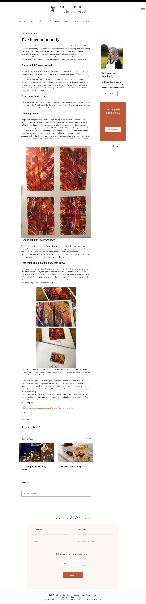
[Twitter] (118, 146)
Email (35, 542)
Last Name (82, 529)
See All (88, 439)
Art (32, 21)
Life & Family (54, 21)
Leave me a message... (87, 542)
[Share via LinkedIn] (34, 427)
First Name (37, 529)
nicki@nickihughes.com (71, 597)
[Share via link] (39, 427)
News (75, 21)
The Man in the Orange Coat (74, 466)
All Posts (22, 21)
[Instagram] (113, 146)
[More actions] (89, 33)
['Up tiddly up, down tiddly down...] (36, 452)
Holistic (41, 21)
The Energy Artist (73, 11)
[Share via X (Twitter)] (28, 427)
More (84, 21)
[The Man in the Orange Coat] (75, 452)
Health (66, 21)
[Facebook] (108, 146)
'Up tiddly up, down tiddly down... (34, 468)
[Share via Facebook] (22, 427)
